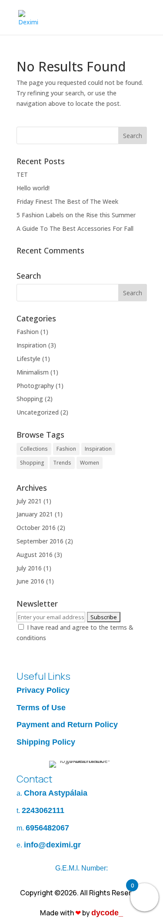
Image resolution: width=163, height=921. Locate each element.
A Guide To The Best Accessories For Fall (75, 228)
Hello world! (33, 188)
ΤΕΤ (22, 174)
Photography (35, 385)
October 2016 (36, 527)
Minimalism (33, 372)
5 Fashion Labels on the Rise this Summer (76, 215)
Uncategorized (38, 412)
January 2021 (35, 514)
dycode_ (107, 912)
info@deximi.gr (52, 844)
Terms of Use (41, 707)
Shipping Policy (46, 742)
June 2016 (30, 581)
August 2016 (35, 554)
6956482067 (47, 827)
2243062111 (43, 810)
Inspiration (32, 345)
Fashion (28, 331)
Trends (62, 462)
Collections (34, 448)
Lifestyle (28, 358)
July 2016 (29, 568)
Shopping (30, 399)
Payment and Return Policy (67, 724)
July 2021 (29, 501)
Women (89, 462)
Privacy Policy (43, 690)
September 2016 (40, 541)
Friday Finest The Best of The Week (67, 201)
